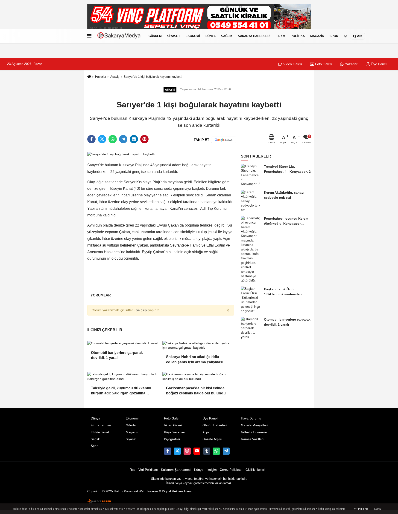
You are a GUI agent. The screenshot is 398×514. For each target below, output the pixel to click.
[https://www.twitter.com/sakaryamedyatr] (177, 451)
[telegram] (123, 139)
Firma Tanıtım (101, 425)
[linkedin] (134, 139)
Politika (298, 36)
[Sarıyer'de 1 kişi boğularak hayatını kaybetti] (121, 154)
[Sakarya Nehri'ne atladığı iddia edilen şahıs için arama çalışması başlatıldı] (198, 345)
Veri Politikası (148, 469)
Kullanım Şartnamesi (176, 469)
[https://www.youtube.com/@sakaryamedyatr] (196, 451)
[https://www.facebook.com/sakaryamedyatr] (167, 451)
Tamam (376, 509)
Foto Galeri (323, 64)
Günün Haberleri (214, 425)
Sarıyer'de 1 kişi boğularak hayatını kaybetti (153, 76)
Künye (198, 469)
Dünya (210, 36)
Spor (334, 36)
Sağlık (226, 36)
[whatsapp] (112, 139)
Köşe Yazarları (174, 432)
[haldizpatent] (99, 501)
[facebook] (91, 139)
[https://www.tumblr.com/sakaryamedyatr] (206, 451)
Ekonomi (193, 36)
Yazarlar (350, 64)
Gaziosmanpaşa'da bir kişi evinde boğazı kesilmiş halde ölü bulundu (196, 390)
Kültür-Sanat (100, 432)
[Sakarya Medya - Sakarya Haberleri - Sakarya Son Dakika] (119, 36)
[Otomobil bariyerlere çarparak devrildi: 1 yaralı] (123, 343)
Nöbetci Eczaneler (254, 432)
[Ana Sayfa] (89, 77)
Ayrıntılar (361, 509)
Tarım (280, 36)
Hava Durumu (251, 418)
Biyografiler (172, 439)
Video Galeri (292, 64)
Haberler (100, 76)
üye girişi (141, 310)
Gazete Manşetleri (254, 425)
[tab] (100, 295)
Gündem (155, 36)
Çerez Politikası (231, 469)
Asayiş (115, 76)
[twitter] (102, 139)
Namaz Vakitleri (252, 439)
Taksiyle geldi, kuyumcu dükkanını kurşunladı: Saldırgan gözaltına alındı (121, 391)
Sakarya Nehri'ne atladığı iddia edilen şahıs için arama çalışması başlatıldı (194, 360)
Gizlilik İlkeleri (255, 469)
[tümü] (345, 36)
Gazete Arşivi (212, 439)
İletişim (212, 469)
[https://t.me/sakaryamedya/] (226, 451)
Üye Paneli (378, 64)
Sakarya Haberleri (254, 36)
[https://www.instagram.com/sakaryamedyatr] (187, 451)
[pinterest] (144, 139)
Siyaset (173, 36)
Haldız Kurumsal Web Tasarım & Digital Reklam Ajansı (153, 491)
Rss (132, 469)
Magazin (317, 36)
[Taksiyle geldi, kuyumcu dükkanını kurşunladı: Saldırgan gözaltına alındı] (123, 376)
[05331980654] (216, 451)
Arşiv (206, 432)
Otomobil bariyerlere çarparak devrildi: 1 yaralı (117, 355)
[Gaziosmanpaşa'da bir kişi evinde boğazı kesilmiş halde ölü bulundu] (198, 376)
